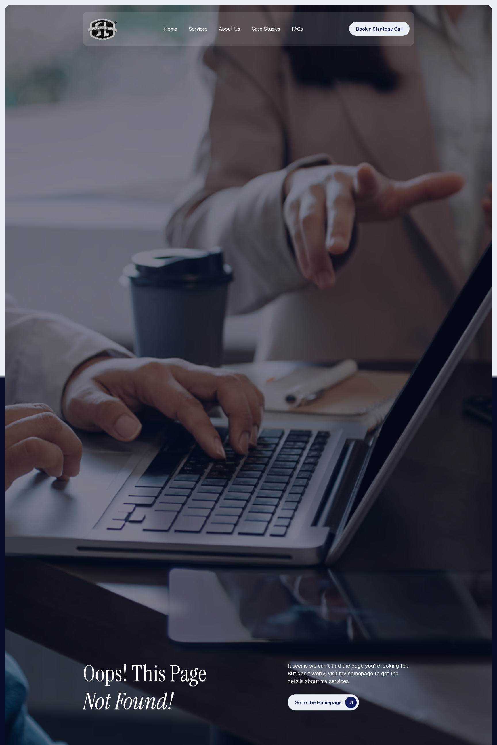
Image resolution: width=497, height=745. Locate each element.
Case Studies (266, 29)
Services (198, 29)
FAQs (297, 29)
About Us (229, 29)
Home (170, 29)
